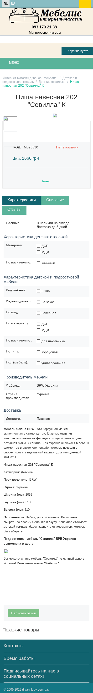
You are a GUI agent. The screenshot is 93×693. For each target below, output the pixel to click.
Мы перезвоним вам (45, 32)
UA (13, 3)
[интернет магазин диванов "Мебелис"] (46, 15)
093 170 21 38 (44, 27)
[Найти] (89, 40)
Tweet (45, 181)
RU (6, 3)
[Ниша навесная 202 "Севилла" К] (55, 115)
